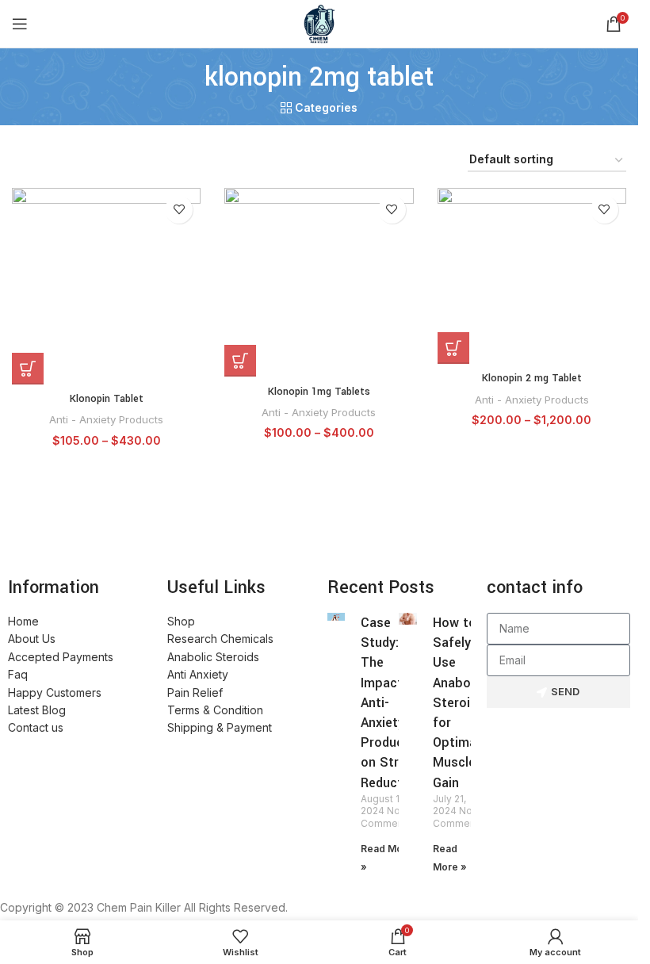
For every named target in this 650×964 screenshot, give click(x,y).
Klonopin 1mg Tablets (319, 391)
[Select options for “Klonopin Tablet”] (28, 368)
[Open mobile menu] (20, 24)
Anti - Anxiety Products (106, 419)
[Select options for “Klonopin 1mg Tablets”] (240, 361)
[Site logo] (319, 22)
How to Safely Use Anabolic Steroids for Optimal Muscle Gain (458, 703)
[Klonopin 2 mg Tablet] (532, 276)
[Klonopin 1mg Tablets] (318, 282)
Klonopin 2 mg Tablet (532, 378)
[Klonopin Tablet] (106, 286)
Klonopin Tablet (106, 399)
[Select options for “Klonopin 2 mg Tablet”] (453, 348)
